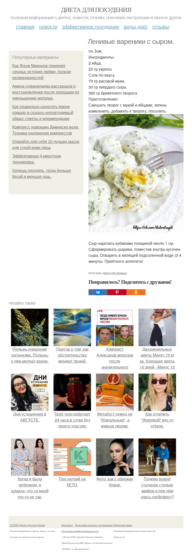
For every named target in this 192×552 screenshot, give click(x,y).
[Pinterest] (117, 292)
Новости (48, 26)
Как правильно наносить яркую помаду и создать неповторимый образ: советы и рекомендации (42, 113)
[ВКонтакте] (98, 292)
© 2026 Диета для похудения (27, 525)
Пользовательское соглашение (94, 525)
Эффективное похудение (90, 26)
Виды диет (136, 26)
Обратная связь (122, 525)
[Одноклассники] (136, 292)
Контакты (67, 525)
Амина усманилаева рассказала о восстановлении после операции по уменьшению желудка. (45, 92)
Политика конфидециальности (80, 531)
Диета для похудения (96, 9)
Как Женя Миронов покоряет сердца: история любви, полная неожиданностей (41, 72)
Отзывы (160, 26)
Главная (25, 26)
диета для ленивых (115, 273)
